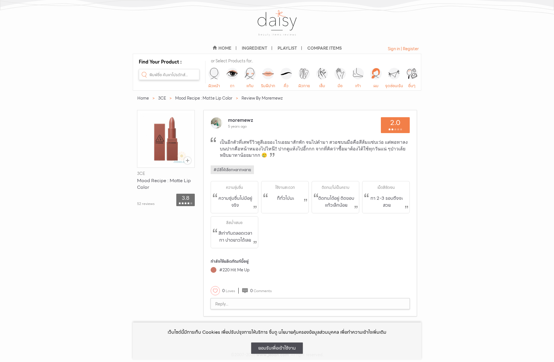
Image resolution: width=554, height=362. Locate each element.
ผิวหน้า (214, 86)
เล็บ (322, 86)
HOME (224, 48)
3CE (162, 98)
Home (143, 98)
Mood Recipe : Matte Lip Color (203, 98)
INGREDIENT (254, 48)
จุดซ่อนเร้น (394, 86)
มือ (340, 86)
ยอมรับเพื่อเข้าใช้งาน (277, 348)
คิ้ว (286, 86)
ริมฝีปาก (268, 86)
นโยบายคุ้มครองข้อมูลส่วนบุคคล (308, 332)
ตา (232, 86)
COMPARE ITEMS (324, 48)
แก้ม (250, 86)
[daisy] (277, 26)
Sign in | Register (403, 49)
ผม (376, 86)
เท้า (358, 86)
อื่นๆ (411, 86)
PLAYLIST (287, 48)
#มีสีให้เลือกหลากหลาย (232, 170)
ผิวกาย (304, 86)
